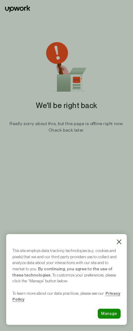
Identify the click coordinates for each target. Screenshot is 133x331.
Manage (109, 313)
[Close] (119, 241)
